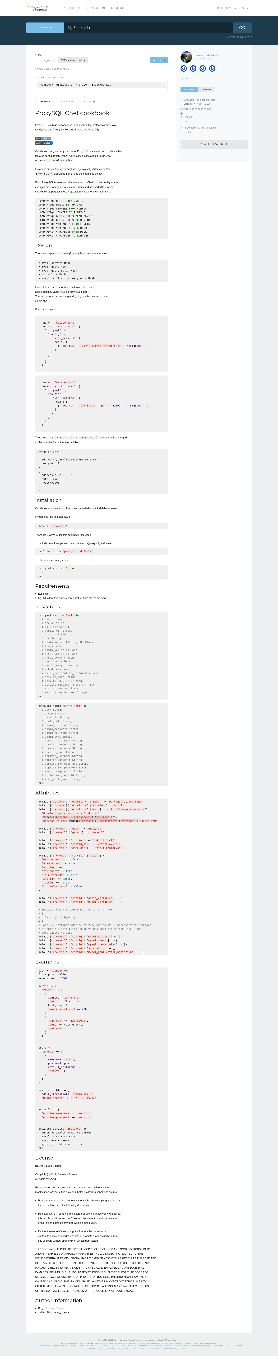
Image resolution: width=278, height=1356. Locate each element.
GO (242, 27)
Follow (160, 60)
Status (183, 1348)
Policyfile (40, 77)
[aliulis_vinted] (203, 69)
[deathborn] (185, 69)
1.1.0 (71, 60)
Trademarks (44, 1345)
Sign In (247, 8)
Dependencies (67, 101)
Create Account (226, 8)
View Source (189, 89)
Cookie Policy (153, 1348)
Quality (92, 101)
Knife (61, 77)
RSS (39, 55)
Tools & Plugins (95, 8)
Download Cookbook (214, 144)
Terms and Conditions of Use (116, 1348)
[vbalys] (213, 69)
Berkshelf (51, 77)
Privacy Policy (138, 1348)
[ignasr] (194, 69)
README (45, 101)
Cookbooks (72, 8)
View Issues (206, 89)
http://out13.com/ (54, 1308)
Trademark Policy (170, 1348)
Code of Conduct (94, 1348)
